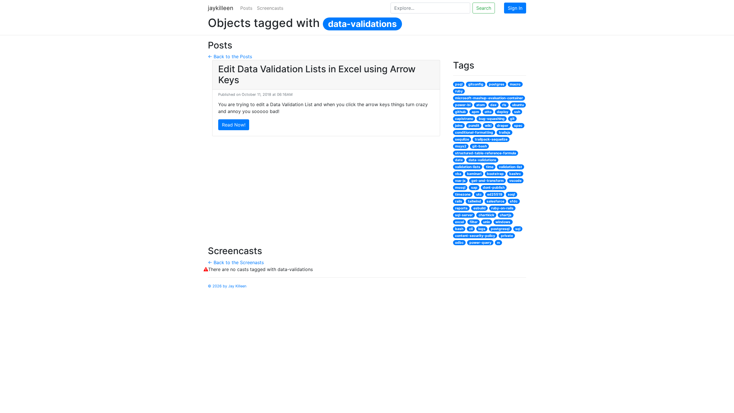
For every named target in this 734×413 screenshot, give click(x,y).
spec (518, 125)
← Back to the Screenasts (236, 262)
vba (458, 174)
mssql (460, 187)
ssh (517, 112)
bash (459, 229)
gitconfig (475, 84)
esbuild (479, 208)
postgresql (500, 229)
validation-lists (467, 167)
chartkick (486, 215)
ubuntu (518, 105)
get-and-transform (487, 180)
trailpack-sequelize (491, 139)
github (460, 112)
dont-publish (494, 187)
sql (517, 229)
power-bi (463, 105)
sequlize (462, 139)
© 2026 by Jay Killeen (227, 286)
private (507, 235)
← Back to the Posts (230, 56)
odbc (459, 242)
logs (481, 229)
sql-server (464, 215)
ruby (459, 91)
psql (458, 84)
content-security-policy (475, 235)
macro (515, 84)
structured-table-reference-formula (485, 153)
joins (459, 125)
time (489, 167)
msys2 (460, 146)
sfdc (514, 201)
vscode (515, 180)
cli (471, 229)
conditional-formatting (474, 132)
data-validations (362, 24)
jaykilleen (220, 8)
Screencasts (270, 8)
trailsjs (504, 132)
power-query (480, 242)
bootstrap (495, 174)
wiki (488, 125)
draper (502, 125)
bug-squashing (492, 118)
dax (493, 105)
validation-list (510, 167)
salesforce (495, 201)
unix (486, 222)
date (459, 160)
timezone (463, 194)
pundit (473, 125)
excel (459, 222)
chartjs (506, 215)
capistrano (464, 118)
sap (474, 187)
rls (504, 105)
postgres (496, 84)
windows (502, 222)
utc (479, 194)
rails (458, 201)
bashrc (515, 174)
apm (475, 112)
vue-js (460, 180)
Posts (246, 8)
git (512, 118)
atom (480, 105)
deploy (502, 112)
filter (474, 222)
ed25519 (494, 194)
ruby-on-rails (502, 208)
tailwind (474, 201)
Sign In (515, 8)
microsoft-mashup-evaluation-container (489, 98)
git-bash (479, 146)
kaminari (474, 174)
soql (511, 194)
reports (461, 208)
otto (488, 112)
